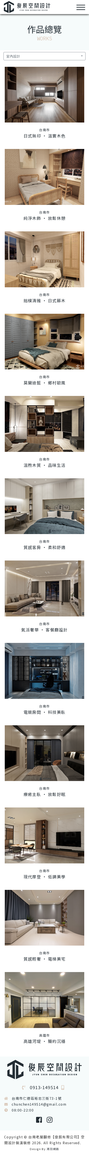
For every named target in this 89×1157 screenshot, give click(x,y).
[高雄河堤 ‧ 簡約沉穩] (44, 1000)
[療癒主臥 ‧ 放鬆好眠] (44, 753)
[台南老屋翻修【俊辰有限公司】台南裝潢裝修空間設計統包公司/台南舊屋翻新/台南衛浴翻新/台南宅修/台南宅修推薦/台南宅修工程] (27, 6)
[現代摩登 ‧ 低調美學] (44, 835)
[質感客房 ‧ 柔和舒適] (44, 506)
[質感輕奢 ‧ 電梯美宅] (44, 918)
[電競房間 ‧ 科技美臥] (44, 671)
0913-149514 (44, 1087)
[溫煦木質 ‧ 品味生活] (44, 424)
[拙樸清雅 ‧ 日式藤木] (44, 259)
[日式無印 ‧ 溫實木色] (44, 95)
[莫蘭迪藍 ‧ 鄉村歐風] (44, 342)
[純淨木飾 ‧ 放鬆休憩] (44, 177)
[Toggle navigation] (80, 7)
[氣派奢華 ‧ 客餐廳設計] (44, 588)
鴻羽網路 (53, 1149)
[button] (44, 56)
